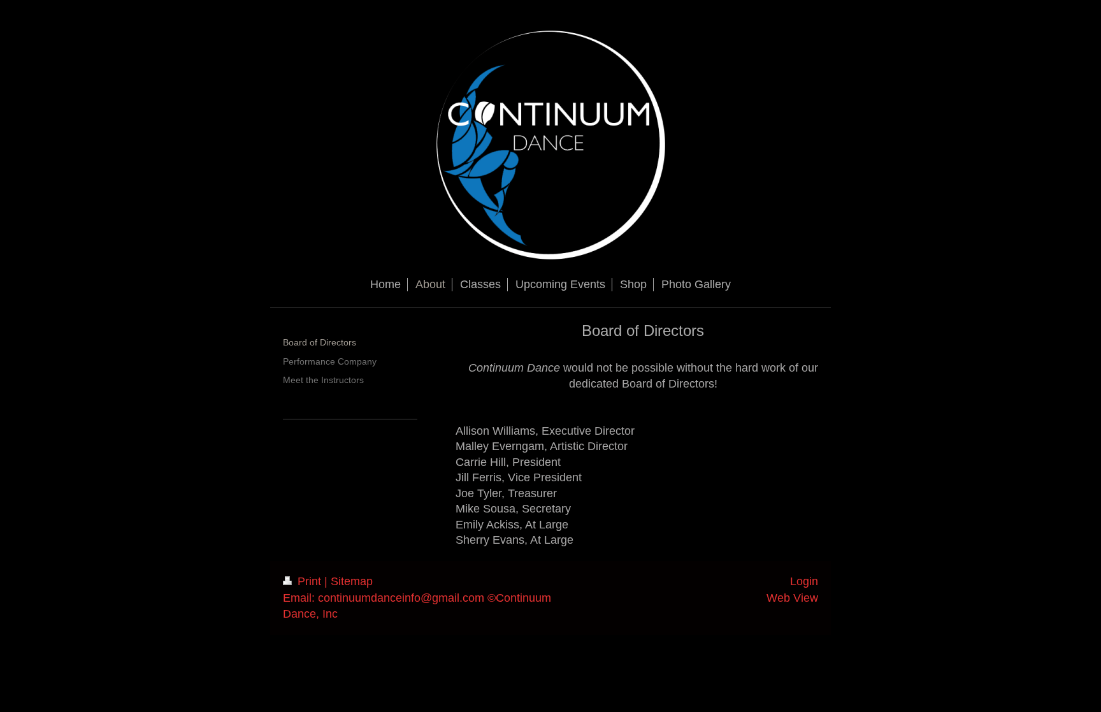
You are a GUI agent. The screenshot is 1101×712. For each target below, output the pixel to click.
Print (309, 581)
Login (804, 581)
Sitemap (352, 581)
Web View (792, 598)
